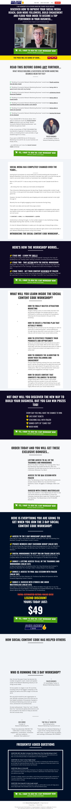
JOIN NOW (57, 2)
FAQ (52, 2)
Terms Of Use (39, 805)
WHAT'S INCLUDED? (45, 2)
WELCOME (36, 2)
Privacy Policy (31, 805)
